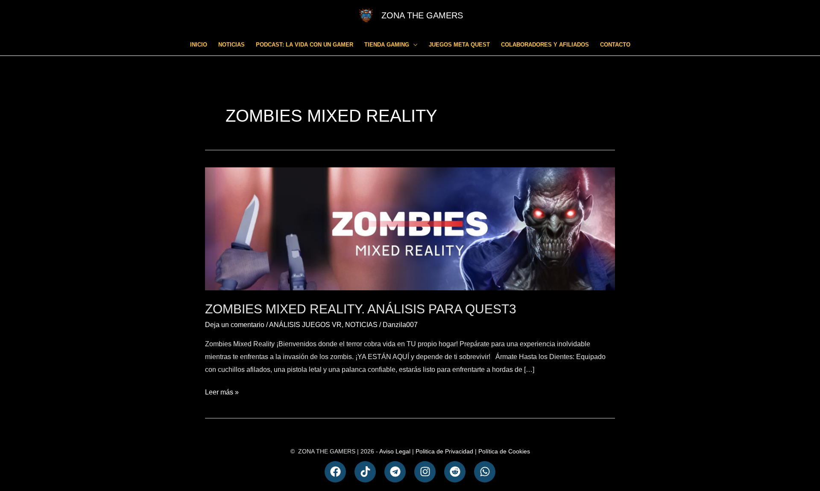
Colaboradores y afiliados (545, 44)
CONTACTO (615, 44)
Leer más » (222, 391)
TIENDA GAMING (386, 44)
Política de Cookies (504, 451)
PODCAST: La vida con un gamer (304, 44)
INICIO (198, 44)
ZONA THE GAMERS (422, 15)
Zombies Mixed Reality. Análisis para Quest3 (360, 309)
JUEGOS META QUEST (459, 44)
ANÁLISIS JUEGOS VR (305, 324)
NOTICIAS (231, 44)
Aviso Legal (394, 451)
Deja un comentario (234, 324)
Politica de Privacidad (444, 451)
